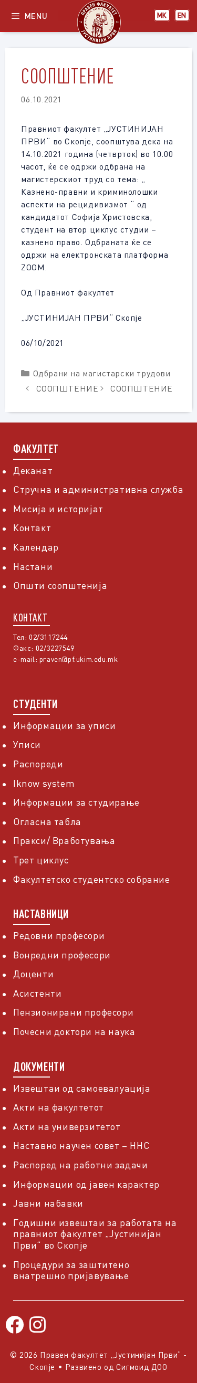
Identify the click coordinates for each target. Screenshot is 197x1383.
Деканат (33, 470)
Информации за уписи (64, 725)
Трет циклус (41, 859)
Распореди (38, 763)
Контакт (32, 527)
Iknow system (44, 783)
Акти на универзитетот (67, 1126)
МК (162, 15)
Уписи (27, 744)
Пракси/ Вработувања (64, 840)
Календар (36, 547)
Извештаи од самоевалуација (82, 1088)
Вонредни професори (62, 954)
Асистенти (37, 993)
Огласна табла (47, 821)
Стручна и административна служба (98, 489)
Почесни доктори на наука (74, 1031)
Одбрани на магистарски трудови (102, 373)
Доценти (33, 973)
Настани (33, 566)
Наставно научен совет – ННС (81, 1145)
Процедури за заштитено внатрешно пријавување (71, 1270)
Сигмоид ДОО (142, 1366)
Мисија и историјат (58, 508)
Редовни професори (59, 935)
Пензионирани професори (73, 1012)
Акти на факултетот (58, 1107)
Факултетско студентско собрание (91, 879)
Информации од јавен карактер (86, 1184)
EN (182, 15)
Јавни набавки (48, 1203)
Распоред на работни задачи (80, 1164)
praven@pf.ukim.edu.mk (78, 658)
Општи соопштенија (60, 585)
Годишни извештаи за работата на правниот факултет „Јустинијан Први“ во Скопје (95, 1234)
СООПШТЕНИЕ (67, 388)
